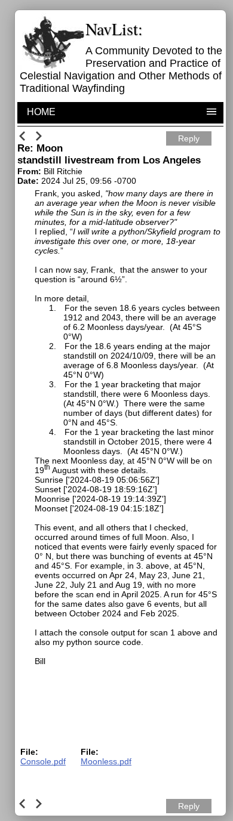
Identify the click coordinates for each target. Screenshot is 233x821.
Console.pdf (43, 761)
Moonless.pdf (106, 761)
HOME (41, 112)
